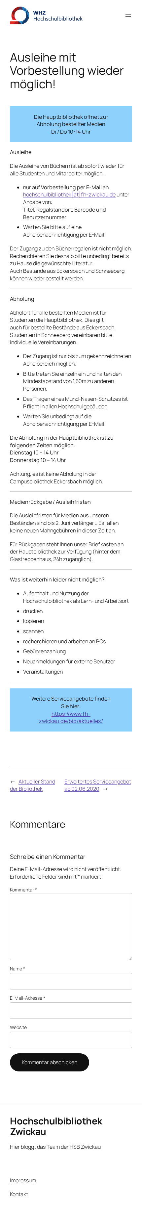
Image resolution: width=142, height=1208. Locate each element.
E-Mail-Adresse (27, 998)
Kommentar (23, 890)
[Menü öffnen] (128, 15)
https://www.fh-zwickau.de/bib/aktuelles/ (71, 717)
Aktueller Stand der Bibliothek (32, 785)
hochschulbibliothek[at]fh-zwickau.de (69, 194)
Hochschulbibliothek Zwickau (56, 1126)
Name (17, 968)
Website (18, 1027)
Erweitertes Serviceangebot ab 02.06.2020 (97, 785)
